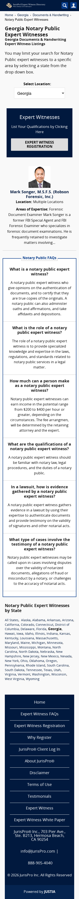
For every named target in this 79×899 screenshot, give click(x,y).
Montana (44, 647)
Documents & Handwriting (51, 15)
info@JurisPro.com (38, 852)
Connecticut (44, 625)
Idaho (29, 634)
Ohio (23, 661)
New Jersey (31, 656)
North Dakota (28, 652)
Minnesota (55, 643)
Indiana (52, 634)
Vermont (24, 674)
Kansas (64, 634)
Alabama (38, 620)
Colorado (27, 625)
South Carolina (58, 665)
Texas (48, 670)
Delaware (27, 629)
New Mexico (50, 656)
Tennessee (34, 670)
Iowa (19, 634)
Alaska (26, 620)
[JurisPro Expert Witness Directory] (30, 5)
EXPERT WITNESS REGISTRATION (39, 145)
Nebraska (47, 652)
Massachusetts (47, 638)
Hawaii (10, 634)
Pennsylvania (14, 665)
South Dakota (14, 670)
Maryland (12, 643)
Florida (41, 629)
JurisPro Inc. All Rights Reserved (46, 875)
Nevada (66, 656)
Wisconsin (58, 674)
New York (12, 661)
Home (9, 15)
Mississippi (27, 647)
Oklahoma (36, 661)
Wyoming (33, 679)
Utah (57, 670)
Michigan (38, 643)
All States (11, 620)
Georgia (23, 15)
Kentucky (11, 638)
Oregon (51, 661)
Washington (41, 674)
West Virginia (14, 679)
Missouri (11, 647)
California (12, 625)
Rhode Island (35, 665)
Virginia (10, 674)
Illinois (40, 634)
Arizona (67, 620)
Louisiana (27, 638)
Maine (25, 643)
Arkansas (53, 620)
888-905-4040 (40, 863)
